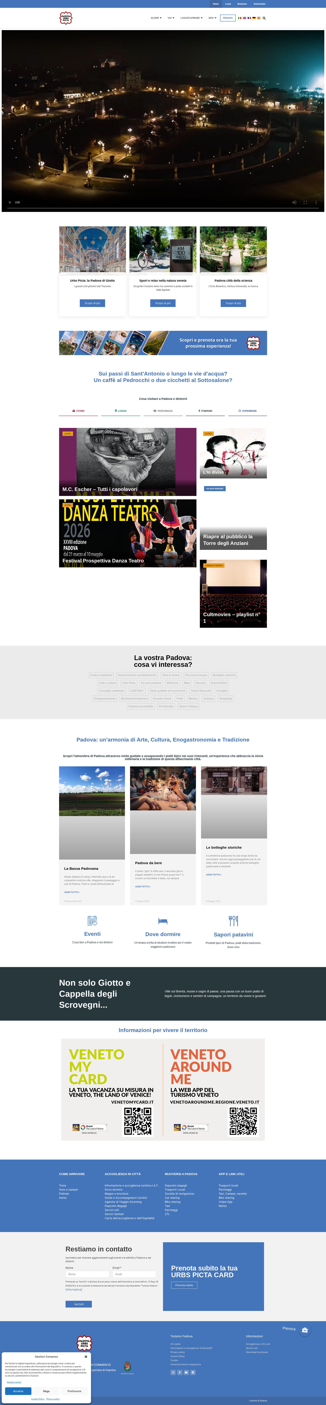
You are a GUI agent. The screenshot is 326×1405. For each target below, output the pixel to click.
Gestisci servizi (14, 1382)
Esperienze (249, 411)
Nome (69, 1267)
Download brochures (257, 1352)
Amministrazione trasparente (185, 1364)
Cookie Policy (37, 1399)
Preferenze (74, 1391)
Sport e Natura (188, 706)
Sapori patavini (233, 935)
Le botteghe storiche (224, 847)
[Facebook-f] (179, 1372)
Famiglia (221, 690)
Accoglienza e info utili (258, 1344)
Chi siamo (175, 1344)
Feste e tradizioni (101, 675)
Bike (187, 682)
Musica (193, 698)
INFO (211, 18)
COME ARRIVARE (72, 1174)
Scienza (208, 698)
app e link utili (231, 1174)
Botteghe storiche (224, 675)
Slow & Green (171, 675)
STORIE (80, 411)
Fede (180, 698)
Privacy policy (53, 1399)
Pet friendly (166, 706)
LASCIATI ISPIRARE (190, 18)
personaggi (165, 411)
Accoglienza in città (123, 1174)
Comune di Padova (258, 1401)
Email (116, 1267)
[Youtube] (186, 1372)
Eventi (92, 934)
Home (216, 4)
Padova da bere (148, 863)
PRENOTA (228, 18)
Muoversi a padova (181, 1174)
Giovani (200, 682)
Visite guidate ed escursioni (167, 690)
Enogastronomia (105, 698)
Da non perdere (151, 682)
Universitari (259, 4)
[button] (86, 1356)
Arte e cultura (107, 682)
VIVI (169, 18)
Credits (174, 1360)
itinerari (206, 411)
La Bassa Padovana (81, 868)
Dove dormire (162, 934)
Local (228, 4)
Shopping (225, 698)
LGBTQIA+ (137, 690)
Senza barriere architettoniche (137, 675)
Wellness (172, 682)
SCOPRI (155, 18)
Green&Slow (219, 682)
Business (242, 4)
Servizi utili (251, 1348)
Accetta (18, 1391)
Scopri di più (92, 303)
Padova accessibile (140, 706)
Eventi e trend (162, 698)
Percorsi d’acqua (196, 675)
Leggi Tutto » (72, 892)
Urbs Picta (128, 682)
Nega (46, 1391)
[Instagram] (173, 1372)
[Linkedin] (193, 1372)
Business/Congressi (134, 698)
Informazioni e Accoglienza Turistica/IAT (191, 1348)
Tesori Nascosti (201, 690)
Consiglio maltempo (112, 690)
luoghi (122, 411)
